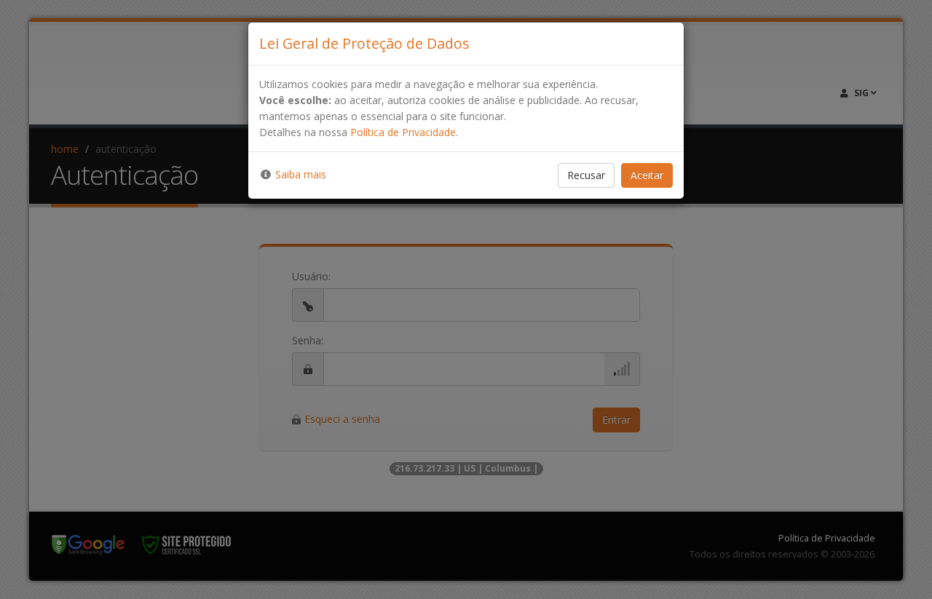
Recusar (586, 175)
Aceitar (647, 175)
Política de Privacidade (403, 132)
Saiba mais (300, 174)
